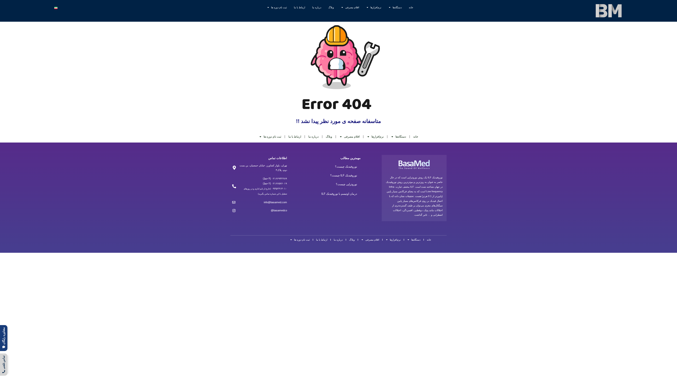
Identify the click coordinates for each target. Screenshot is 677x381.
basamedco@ (279, 210)
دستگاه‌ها (397, 7)
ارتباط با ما (299, 7)
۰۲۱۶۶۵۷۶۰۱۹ (279, 183)
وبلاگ (331, 7)
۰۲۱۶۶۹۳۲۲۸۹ (279, 178)
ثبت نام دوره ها (279, 7)
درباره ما (316, 7)
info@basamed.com (275, 202)
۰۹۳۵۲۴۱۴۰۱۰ (279, 188)
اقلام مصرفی (352, 7)
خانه (411, 7)
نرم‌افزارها (375, 7)
